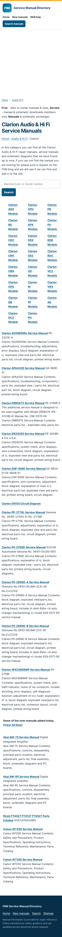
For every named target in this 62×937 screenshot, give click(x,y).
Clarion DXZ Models (33, 256)
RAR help (35, 17)
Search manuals (14, 23)
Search (36, 913)
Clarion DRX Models (33, 240)
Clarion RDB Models (52, 240)
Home (6, 17)
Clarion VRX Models (52, 287)
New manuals (20, 17)
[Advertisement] (31, 63)
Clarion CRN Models (13, 271)
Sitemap (48, 913)
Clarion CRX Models (13, 287)
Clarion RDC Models (52, 256)
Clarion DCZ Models (13, 318)
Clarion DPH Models (33, 209)
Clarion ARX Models (13, 209)
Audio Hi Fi (17, 100)
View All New (12, 725)
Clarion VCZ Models (52, 271)
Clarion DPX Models (33, 225)
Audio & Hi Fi (19, 138)
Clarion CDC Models (13, 240)
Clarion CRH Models (13, 256)
